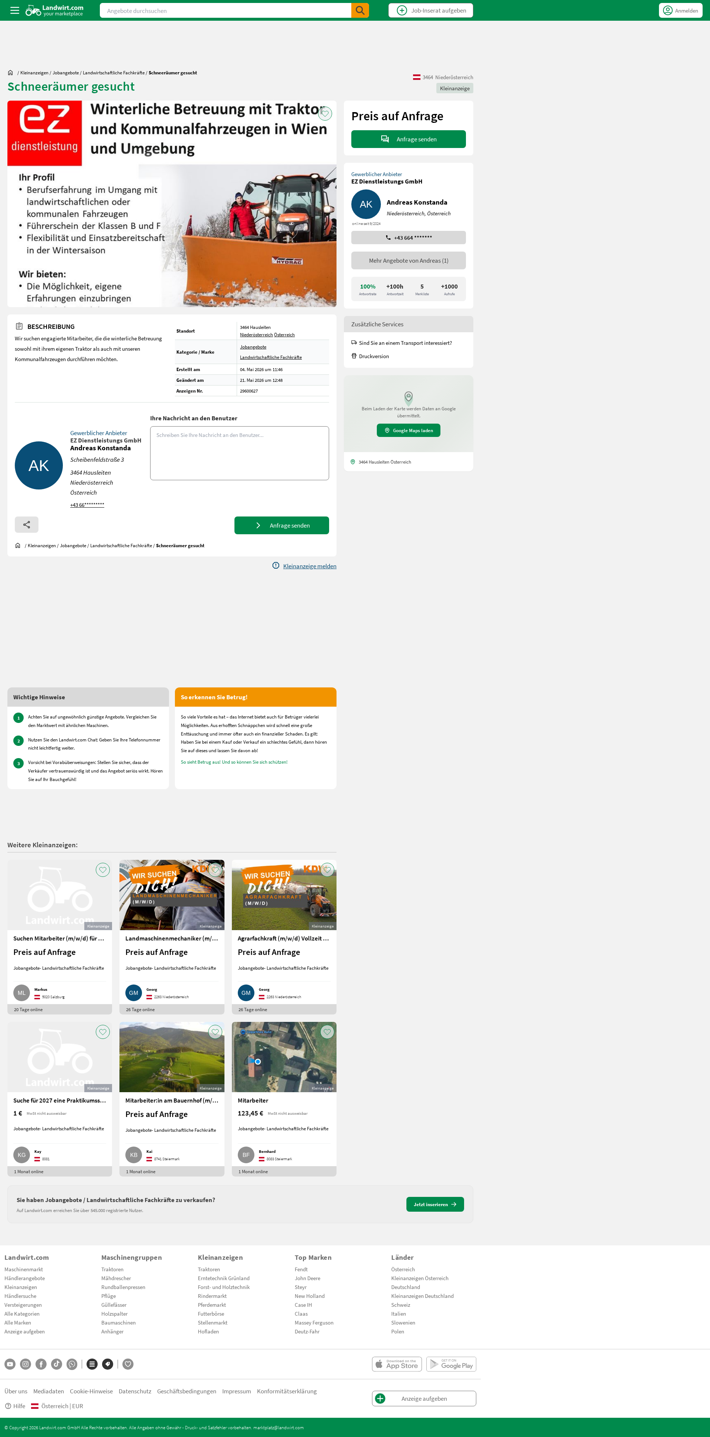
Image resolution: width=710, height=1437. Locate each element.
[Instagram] (25, 1364)
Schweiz (400, 1304)
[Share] (26, 524)
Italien (398, 1313)
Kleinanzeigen (20, 1286)
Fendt (301, 1269)
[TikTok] (56, 1364)
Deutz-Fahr (307, 1331)
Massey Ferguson (314, 1322)
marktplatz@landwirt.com (278, 1427)
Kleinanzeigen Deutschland (422, 1295)
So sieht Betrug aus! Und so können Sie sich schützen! (234, 761)
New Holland (310, 1295)
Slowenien (403, 1322)
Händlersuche (20, 1295)
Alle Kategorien (22, 1313)
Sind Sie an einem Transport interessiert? (405, 342)
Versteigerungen (23, 1304)
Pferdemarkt (212, 1304)
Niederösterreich (256, 334)
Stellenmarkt (212, 1322)
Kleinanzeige (455, 88)
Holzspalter (114, 1313)
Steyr (301, 1286)
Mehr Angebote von (409, 260)
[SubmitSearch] (360, 10)
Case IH (303, 1304)
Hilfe (19, 1405)
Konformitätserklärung (287, 1391)
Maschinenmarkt (23, 1269)
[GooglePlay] (451, 1364)
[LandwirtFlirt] (127, 1364)
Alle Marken (17, 1322)
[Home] (54, 10)
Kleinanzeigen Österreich (420, 1278)
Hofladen (208, 1331)
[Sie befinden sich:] (12, 72)
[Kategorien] (92, 1364)
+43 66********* (87, 504)
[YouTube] (10, 1364)
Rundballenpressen (123, 1286)
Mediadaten (48, 1391)
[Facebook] (41, 1364)
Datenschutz (135, 1391)
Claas (301, 1313)
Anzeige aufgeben (24, 1331)
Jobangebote (253, 346)
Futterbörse (211, 1313)
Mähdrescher (116, 1278)
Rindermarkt (212, 1295)
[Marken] (107, 1364)
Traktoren (112, 1269)
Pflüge (108, 1295)
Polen (397, 1331)
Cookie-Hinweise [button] (91, 1391)
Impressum (236, 1391)
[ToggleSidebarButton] (14, 10)
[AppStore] (397, 1364)
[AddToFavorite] (325, 114)
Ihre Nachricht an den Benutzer (193, 418)
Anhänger (112, 1331)
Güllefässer (113, 1304)
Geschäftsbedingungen (186, 1391)
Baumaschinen (118, 1322)
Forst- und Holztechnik (224, 1286)
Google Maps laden (413, 430)
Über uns (15, 1391)
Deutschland (405, 1286)
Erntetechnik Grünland (224, 1278)
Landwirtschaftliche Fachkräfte (271, 357)
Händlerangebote (24, 1278)
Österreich (284, 334)
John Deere (307, 1278)
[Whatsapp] (72, 1364)
